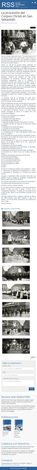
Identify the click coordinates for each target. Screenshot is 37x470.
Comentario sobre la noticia (10, 378)
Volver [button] (33, 357)
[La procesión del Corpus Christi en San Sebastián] (18, 42)
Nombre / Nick (7, 366)
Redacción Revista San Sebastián (10, 465)
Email (4, 372)
